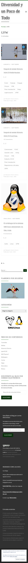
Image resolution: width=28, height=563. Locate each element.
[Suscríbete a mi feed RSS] (3, 263)
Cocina (3, 360)
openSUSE (4, 351)
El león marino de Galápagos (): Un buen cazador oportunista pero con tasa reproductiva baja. (14, 515)
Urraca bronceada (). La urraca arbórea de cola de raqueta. (13, 534)
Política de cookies (13, 556)
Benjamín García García (12, 98)
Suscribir (6, 397)
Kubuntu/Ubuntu (6, 348)
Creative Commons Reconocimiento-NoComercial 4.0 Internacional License (12, 454)
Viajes (2, 363)
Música (3, 369)
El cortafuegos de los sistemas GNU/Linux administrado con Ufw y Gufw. (13, 226)
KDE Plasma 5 (5, 354)
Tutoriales (4, 342)
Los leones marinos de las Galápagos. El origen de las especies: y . (14, 521)
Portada (3, 27)
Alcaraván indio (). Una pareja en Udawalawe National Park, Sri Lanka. (13, 528)
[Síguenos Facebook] (1, 263)
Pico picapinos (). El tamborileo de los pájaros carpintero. (13, 539)
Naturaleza (4, 366)
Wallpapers (4, 357)
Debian (3, 345)
